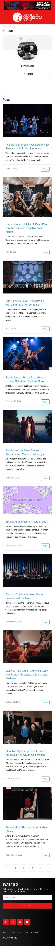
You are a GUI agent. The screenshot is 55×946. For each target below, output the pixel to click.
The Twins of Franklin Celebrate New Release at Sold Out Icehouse (27, 146)
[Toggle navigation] (6, 89)
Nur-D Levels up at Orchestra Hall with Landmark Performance (25, 302)
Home (5, 27)
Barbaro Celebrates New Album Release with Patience (24, 596)
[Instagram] (13, 922)
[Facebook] (6, 922)
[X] (20, 922)
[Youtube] (27, 922)
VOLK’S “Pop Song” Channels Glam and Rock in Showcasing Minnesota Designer (26, 674)
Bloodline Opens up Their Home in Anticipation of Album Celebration (25, 753)
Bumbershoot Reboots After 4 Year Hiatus (26, 829)
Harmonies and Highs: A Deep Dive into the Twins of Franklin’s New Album (26, 228)
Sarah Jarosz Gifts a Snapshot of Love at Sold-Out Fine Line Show (25, 379)
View (45, 169)
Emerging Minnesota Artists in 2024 (26, 521)
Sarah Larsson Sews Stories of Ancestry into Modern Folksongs (24, 452)
